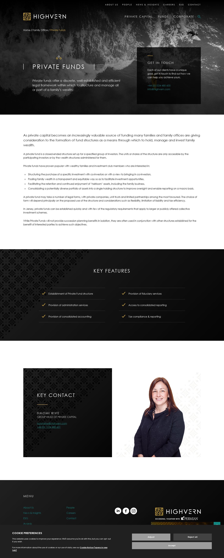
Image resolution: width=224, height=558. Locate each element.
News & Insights (147, 4)
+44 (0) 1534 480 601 (49, 427)
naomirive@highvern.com (52, 423)
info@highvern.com (159, 89)
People (127, 4)
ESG (181, 4)
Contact (194, 4)
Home (26, 30)
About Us (111, 4)
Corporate (184, 16)
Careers (169, 4)
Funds (163, 16)
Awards (27, 523)
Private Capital (139, 16)
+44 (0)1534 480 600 (159, 85)
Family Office (40, 30)
